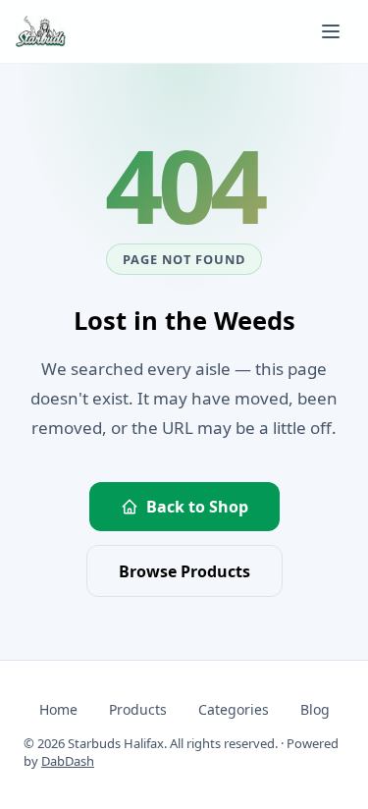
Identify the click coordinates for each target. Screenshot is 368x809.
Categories (233, 709)
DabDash (67, 761)
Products (138, 709)
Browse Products (184, 571)
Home (58, 709)
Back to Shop (197, 506)
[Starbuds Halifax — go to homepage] (41, 31)
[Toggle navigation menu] (330, 31)
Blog (315, 709)
